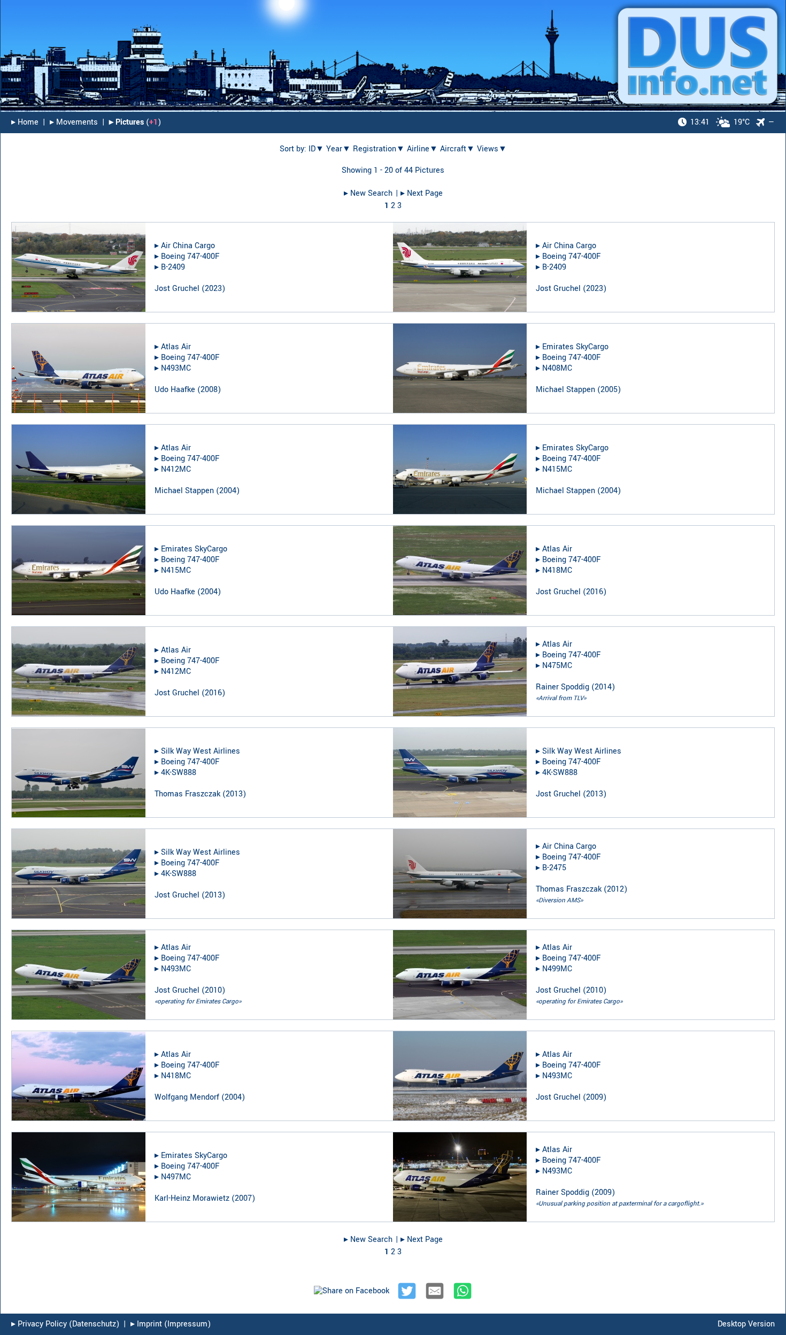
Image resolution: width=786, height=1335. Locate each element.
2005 (609, 389)
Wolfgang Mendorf (187, 1097)
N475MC (557, 665)
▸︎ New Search (368, 193)
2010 (213, 990)
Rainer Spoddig (562, 687)
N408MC (557, 368)
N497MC (176, 1177)
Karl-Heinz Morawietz (192, 1198)
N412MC (176, 469)
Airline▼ (422, 149)
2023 (213, 288)
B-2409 (173, 267)
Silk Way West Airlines (200, 751)
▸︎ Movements (74, 122)
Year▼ (338, 149)
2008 (209, 389)
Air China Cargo (188, 245)
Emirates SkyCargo (575, 346)
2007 (243, 1198)
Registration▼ (379, 149)
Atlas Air (176, 346)
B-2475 (554, 867)
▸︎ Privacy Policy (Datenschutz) (65, 1324)
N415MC (557, 469)
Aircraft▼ (457, 149)
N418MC (557, 570)
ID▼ (316, 149)
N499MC (557, 969)
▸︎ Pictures (126, 122)
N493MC (176, 368)
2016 (594, 591)
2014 (603, 687)
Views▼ (492, 149)
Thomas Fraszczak (187, 794)
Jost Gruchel (177, 288)
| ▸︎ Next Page (419, 193)
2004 (227, 490)
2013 (234, 794)
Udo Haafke (175, 389)
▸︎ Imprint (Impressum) (170, 1324)
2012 (615, 889)
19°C (720, 122)
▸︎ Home (24, 122)
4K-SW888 (178, 772)
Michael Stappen (565, 389)
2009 (594, 1097)
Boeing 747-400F (190, 256)
